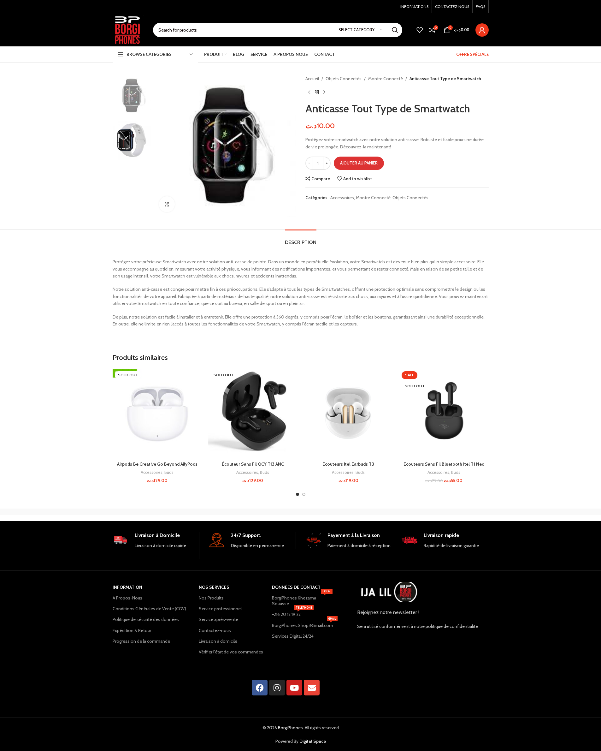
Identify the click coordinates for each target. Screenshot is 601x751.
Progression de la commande (141, 641)
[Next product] (324, 92)
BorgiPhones (290, 727)
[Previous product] (309, 92)
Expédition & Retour (132, 630)
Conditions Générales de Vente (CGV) (149, 608)
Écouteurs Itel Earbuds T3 (348, 464)
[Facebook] (260, 687)
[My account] (482, 30)
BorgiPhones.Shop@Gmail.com (302, 624)
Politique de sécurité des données (146, 619)
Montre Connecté (385, 78)
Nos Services (214, 587)
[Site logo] (128, 29)
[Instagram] (277, 687)
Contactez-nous (215, 630)
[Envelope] (312, 687)
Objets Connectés (344, 78)
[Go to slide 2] (303, 494)
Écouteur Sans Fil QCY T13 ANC (253, 464)
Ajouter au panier (359, 162)
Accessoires (342, 197)
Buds (169, 472)
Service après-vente (218, 619)
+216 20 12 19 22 (292, 613)
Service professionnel (220, 608)
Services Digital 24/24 (293, 636)
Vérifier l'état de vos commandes (231, 652)
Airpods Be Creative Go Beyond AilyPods (157, 464)
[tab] (300, 239)
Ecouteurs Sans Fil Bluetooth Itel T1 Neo (444, 464)
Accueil (312, 78)
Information (127, 587)
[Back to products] (317, 92)
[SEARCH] (395, 30)
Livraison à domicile (218, 641)
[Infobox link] (156, 545)
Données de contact (296, 587)
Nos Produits (211, 598)
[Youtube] (294, 687)
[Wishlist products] (419, 30)
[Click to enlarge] (167, 204)
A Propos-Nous (127, 598)
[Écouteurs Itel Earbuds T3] (348, 413)
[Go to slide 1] (297, 494)
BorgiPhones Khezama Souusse (301, 599)
